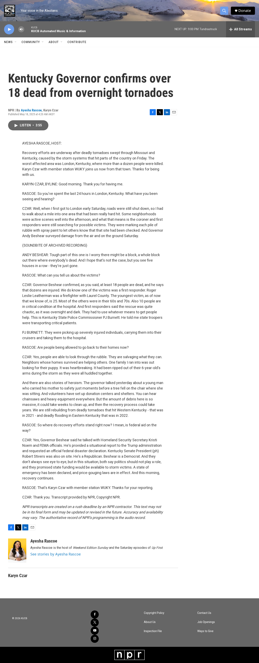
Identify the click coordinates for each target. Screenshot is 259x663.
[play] (9, 29)
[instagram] (95, 639)
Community (30, 42)
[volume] (21, 29)
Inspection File (153, 631)
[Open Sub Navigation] (15, 42)
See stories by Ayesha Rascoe (55, 554)
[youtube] (95, 631)
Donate (244, 10)
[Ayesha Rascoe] (17, 550)
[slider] (27, 29)
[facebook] (95, 614)
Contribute (76, 42)
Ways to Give (205, 631)
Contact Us (204, 612)
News (8, 42)
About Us (150, 622)
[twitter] (95, 623)
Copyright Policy (154, 612)
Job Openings (206, 622)
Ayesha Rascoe (31, 110)
